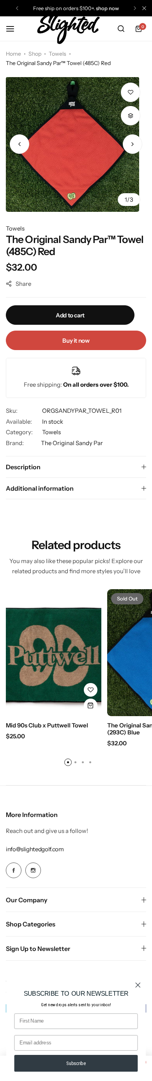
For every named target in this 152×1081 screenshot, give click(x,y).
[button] (17, 8)
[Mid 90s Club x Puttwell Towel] (53, 653)
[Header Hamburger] (14, 28)
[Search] (121, 29)
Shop (34, 53)
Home (13, 53)
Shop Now (107, 8)
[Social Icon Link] (13, 870)
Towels (57, 53)
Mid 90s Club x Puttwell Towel (47, 725)
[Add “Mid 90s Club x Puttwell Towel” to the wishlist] (90, 690)
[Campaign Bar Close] (144, 8)
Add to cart (70, 315)
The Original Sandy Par (72, 443)
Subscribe (76, 1063)
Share (23, 283)
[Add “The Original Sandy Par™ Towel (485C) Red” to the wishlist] (130, 92)
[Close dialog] (138, 985)
